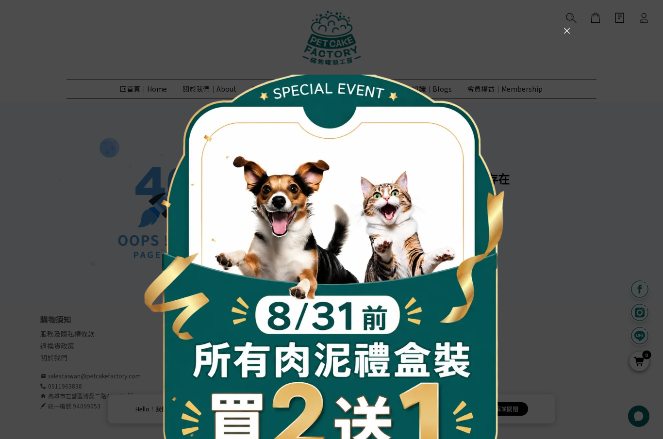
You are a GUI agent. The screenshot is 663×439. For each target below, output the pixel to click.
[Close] (567, 30)
